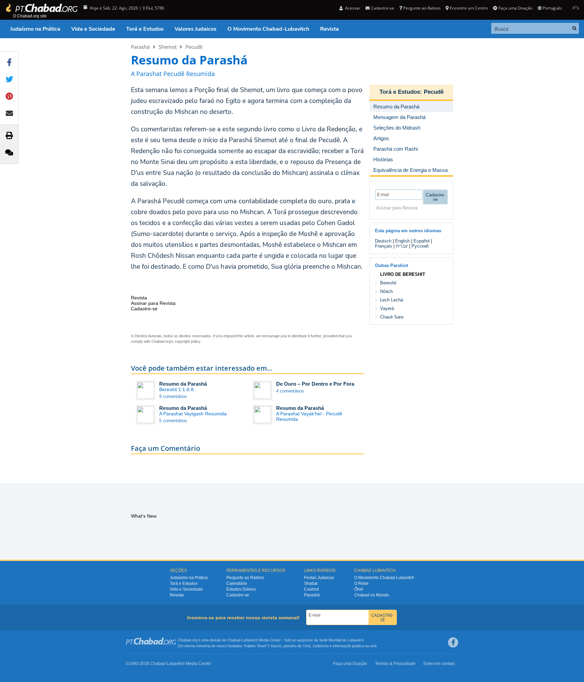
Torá (306, 646)
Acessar (352, 8)
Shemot (168, 46)
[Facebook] (453, 642)
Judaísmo (320, 646)
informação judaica (348, 646)
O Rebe (361, 583)
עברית (402, 246)
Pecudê (194, 46)
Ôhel (358, 589)
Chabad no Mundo (371, 595)
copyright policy (187, 341)
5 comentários (173, 420)
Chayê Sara (391, 317)
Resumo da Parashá (183, 384)
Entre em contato (439, 663)
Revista (329, 29)
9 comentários (173, 396)
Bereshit (388, 282)
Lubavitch (250, 640)
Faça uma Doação (515, 8)
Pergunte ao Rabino (421, 8)
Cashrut (311, 589)
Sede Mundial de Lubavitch (341, 640)
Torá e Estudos (145, 29)
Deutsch (383, 240)
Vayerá (387, 308)
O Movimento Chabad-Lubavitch (268, 29)
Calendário (236, 583)
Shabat (310, 583)
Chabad (233, 640)
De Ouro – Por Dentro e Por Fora (315, 384)
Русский (420, 246)
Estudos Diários (241, 589)
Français (383, 246)
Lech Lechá (391, 299)
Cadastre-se (237, 595)
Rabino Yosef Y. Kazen (263, 646)
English (402, 240)
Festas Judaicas (319, 577)
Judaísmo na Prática (35, 29)
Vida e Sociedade (93, 29)
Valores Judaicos (195, 29)
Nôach (386, 291)
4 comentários (290, 391)
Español (422, 240)
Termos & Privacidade (395, 663)
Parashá (140, 46)
